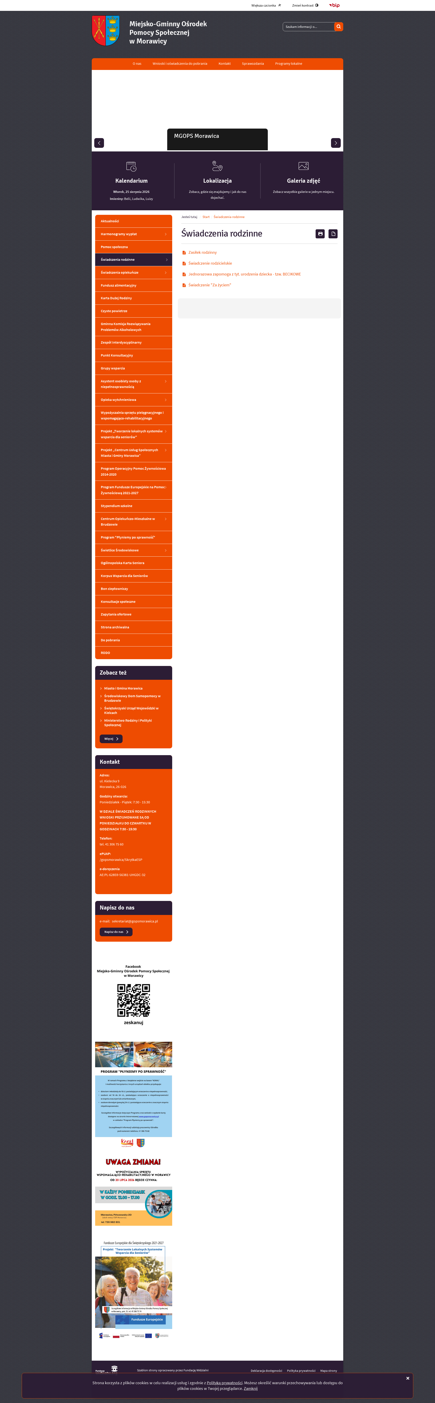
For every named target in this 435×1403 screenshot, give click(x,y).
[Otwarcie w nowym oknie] (133, 998)
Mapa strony (328, 1371)
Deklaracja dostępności (266, 1371)
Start (206, 217)
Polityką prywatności (224, 1382)
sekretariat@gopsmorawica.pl (135, 921)
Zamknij (251, 1388)
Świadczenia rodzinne (229, 217)
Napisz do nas (113, 932)
